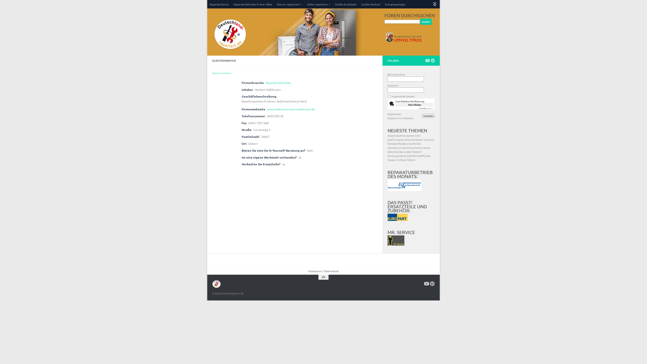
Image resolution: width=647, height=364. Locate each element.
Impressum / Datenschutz (323, 271)
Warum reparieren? (288, 4)
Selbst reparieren (317, 4)
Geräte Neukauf (370, 4)
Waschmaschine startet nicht (404, 135)
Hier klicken (414, 104)
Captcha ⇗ (426, 108)
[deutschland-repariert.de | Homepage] (229, 34)
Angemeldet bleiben (403, 96)
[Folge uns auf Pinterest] (433, 60)
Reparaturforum (219, 4)
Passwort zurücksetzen (400, 118)
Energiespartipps (395, 4)
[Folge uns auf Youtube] (427, 60)
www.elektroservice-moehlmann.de (291, 109)
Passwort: (393, 85)
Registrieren (395, 114)
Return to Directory (221, 73)
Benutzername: (396, 74)
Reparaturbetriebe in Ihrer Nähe (253, 4)
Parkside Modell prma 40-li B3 (404, 143)
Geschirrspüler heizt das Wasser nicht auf (411, 139)
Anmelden (428, 115)
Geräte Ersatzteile (346, 4)
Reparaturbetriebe (278, 83)
